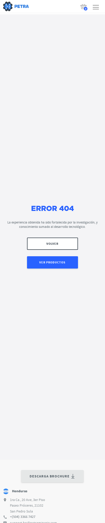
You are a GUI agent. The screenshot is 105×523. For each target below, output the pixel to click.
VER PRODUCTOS (52, 262)
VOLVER (52, 244)
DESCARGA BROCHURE (50, 476)
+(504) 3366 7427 (22, 516)
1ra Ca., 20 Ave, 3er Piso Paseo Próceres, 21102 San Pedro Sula (27, 505)
